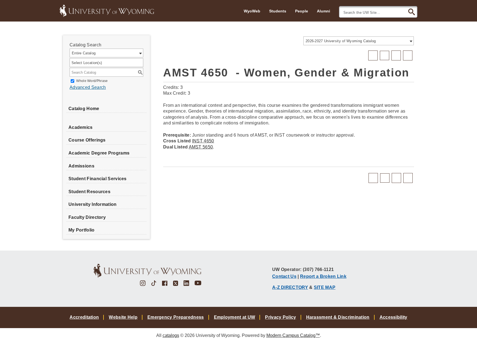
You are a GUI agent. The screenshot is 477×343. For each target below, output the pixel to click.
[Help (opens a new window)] (407, 55)
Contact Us (284, 276)
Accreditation (84, 317)
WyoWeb (252, 11)
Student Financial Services (97, 178)
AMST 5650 (201, 147)
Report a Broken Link (323, 276)
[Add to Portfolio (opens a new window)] (373, 55)
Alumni (323, 11)
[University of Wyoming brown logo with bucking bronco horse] (147, 271)
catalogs (171, 335)
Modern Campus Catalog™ (293, 335)
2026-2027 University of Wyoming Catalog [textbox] (341, 41)
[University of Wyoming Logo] (107, 10)
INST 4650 (203, 141)
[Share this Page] (384, 55)
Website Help (123, 317)
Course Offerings (87, 140)
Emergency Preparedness (175, 317)
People (301, 11)
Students (277, 11)
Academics (80, 127)
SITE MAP (324, 287)
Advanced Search (88, 87)
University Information (92, 204)
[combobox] (358, 40)
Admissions (81, 166)
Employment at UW (234, 317)
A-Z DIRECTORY (290, 287)
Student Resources (89, 191)
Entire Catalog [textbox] (84, 53)
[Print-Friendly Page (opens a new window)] (396, 55)
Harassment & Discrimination (338, 317)
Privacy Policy (280, 317)
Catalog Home (83, 108)
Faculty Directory (87, 217)
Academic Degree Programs (98, 153)
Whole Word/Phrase (92, 81)
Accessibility (393, 317)
